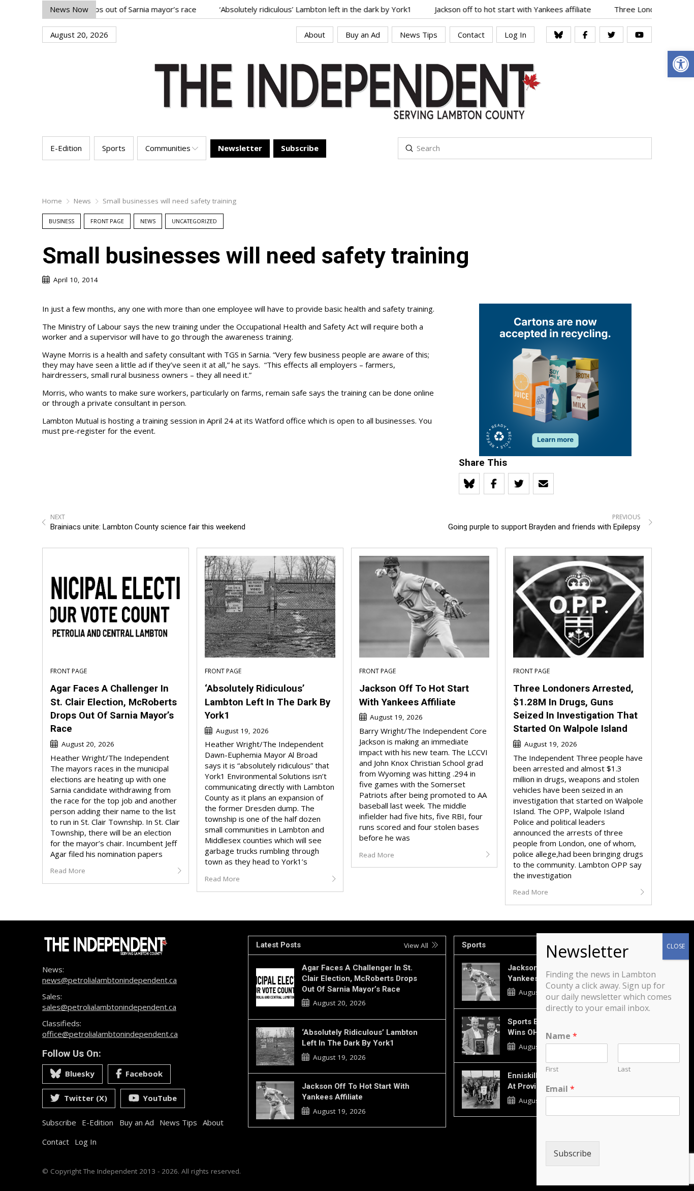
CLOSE (676, 946)
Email (560, 1089)
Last (624, 1069)
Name (561, 1036)
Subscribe (572, 1153)
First (552, 1069)
